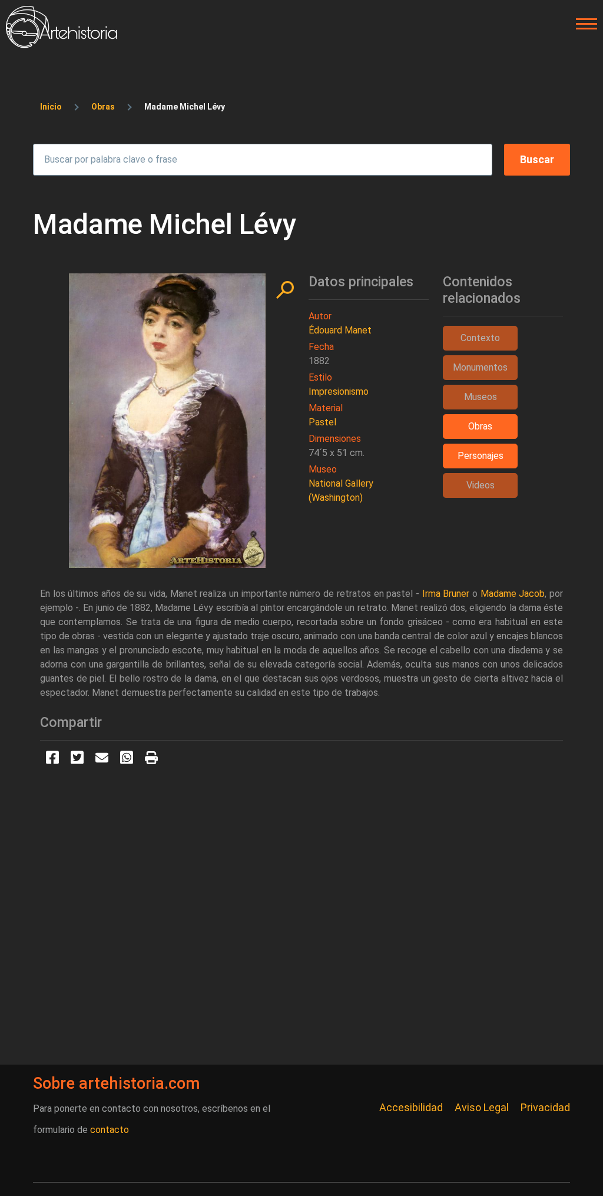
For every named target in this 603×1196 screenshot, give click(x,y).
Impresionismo (339, 391)
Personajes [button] (480, 455)
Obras (103, 106)
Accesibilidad (411, 1107)
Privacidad (545, 1107)
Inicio (51, 106)
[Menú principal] (583, 24)
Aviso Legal (482, 1107)
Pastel (322, 422)
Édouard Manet (340, 330)
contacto (109, 1129)
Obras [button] (480, 426)
